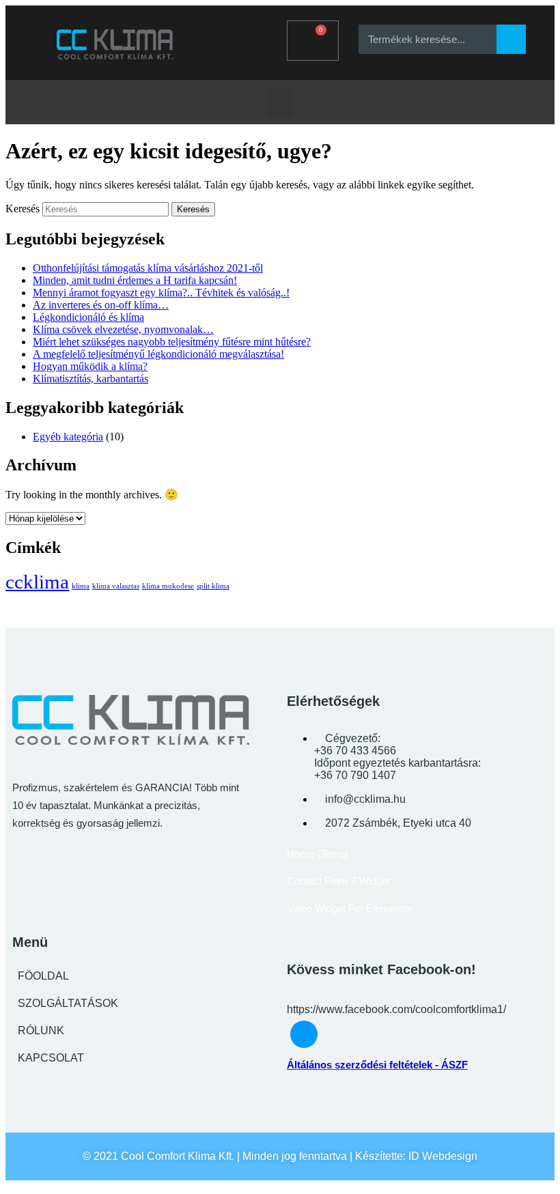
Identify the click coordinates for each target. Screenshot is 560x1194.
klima (80, 586)
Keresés (22, 208)
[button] (280, 102)
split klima (213, 586)
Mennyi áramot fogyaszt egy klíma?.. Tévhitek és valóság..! (161, 292)
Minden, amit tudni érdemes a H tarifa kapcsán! (135, 280)
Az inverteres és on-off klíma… (101, 305)
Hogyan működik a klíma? (90, 366)
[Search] (511, 39)
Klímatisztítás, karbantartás (90, 378)
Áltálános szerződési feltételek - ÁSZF (377, 1064)
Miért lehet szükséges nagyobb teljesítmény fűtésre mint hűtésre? (172, 341)
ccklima (37, 582)
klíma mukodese (168, 586)
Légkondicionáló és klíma (88, 317)
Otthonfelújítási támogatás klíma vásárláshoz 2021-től (148, 268)
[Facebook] (242, 39)
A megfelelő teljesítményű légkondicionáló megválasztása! (158, 354)
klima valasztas (115, 586)
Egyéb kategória (68, 436)
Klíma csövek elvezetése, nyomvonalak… (123, 329)
